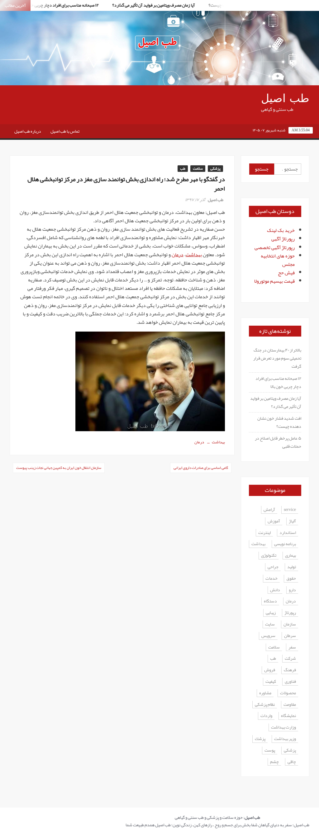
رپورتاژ (290, 613)
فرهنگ (290, 670)
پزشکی (215, 168)
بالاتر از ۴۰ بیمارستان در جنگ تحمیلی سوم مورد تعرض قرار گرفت (277, 358)
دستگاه (270, 601)
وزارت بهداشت (283, 727)
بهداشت (194, 255)
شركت (290, 659)
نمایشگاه (288, 716)
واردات (266, 716)
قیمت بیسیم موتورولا (274, 281)
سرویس (268, 636)
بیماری (290, 555)
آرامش (269, 510)
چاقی (292, 762)
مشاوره (265, 693)
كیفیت (270, 682)
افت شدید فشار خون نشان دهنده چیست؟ (279, 422)
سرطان (290, 636)
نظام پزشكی (265, 705)
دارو (292, 590)
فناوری (290, 682)
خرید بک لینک (281, 230)
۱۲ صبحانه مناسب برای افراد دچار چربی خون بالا (278, 382)
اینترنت (264, 533)
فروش (269, 670)
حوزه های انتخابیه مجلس (278, 260)
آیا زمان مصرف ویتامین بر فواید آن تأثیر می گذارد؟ (143, 5)
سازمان (289, 624)
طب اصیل (285, 98)
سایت (270, 624)
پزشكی (290, 750)
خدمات (271, 579)
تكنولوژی (268, 555)
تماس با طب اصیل (64, 131)
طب (182, 168)
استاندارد (287, 533)
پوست (269, 750)
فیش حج (286, 273)
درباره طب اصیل (27, 131)
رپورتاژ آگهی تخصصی (275, 247)
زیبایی (271, 613)
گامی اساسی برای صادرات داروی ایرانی (201, 467)
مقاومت (289, 705)
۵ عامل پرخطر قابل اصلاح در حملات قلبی (278, 442)
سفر (292, 647)
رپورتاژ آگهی (283, 239)
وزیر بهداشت (285, 739)
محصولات (288, 693)
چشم (274, 762)
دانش (275, 590)
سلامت (198, 168)
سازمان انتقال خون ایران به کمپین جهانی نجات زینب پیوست (58, 467)
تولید (291, 567)
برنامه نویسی (285, 544)
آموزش (274, 521)
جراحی (273, 567)
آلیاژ (292, 521)
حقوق (291, 579)
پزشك (260, 739)
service (290, 510)
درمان (177, 255)
